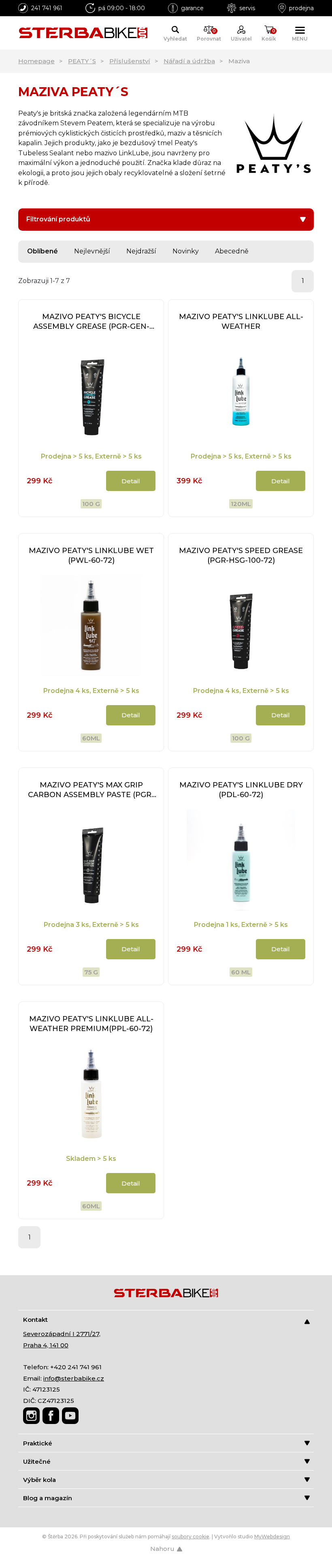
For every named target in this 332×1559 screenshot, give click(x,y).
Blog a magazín (47, 1498)
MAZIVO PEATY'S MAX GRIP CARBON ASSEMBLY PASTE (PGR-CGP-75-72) (91, 790)
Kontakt (35, 1319)
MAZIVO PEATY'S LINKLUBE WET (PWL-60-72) (91, 555)
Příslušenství (129, 61)
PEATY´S (82, 61)
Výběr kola (39, 1480)
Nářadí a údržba (189, 61)
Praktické (37, 1443)
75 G (91, 972)
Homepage (36, 61)
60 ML (241, 972)
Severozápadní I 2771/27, (61, 1334)
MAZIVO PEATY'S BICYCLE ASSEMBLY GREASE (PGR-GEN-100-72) (91, 321)
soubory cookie (190, 1536)
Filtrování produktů (58, 219)
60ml (91, 738)
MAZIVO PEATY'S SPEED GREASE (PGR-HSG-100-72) (241, 555)
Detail (130, 481)
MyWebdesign (272, 1536)
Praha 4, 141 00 (45, 1345)
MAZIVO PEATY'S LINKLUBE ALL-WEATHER (241, 321)
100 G (91, 504)
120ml (241, 504)
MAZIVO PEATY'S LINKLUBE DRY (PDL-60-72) (241, 790)
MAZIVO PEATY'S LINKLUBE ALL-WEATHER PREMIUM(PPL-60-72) (91, 1023)
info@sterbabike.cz (73, 1378)
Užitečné (37, 1461)
